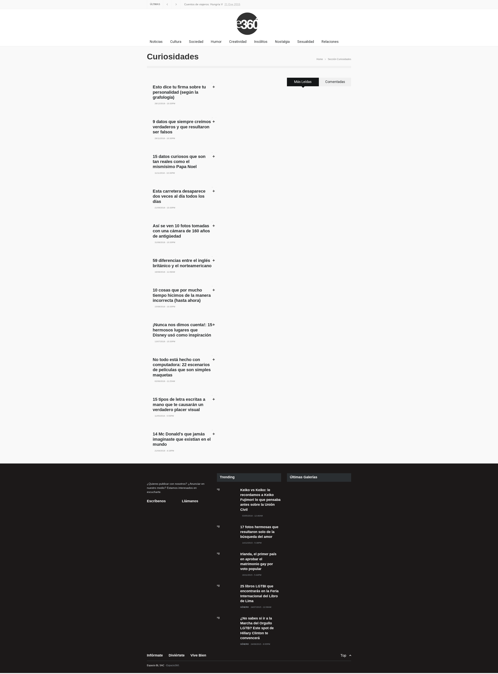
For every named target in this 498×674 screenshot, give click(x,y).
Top (343, 655)
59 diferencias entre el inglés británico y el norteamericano (182, 263)
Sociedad (196, 42)
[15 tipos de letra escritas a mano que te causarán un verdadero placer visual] (214, 395)
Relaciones (330, 42)
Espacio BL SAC (155, 665)
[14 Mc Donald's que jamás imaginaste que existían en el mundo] (214, 430)
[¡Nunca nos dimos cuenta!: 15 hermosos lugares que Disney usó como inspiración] (214, 320)
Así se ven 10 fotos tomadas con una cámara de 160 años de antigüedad (181, 231)
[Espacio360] (249, 35)
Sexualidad (305, 42)
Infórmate (155, 655)
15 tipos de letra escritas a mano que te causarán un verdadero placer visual (179, 404)
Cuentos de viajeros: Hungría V (203, 4)
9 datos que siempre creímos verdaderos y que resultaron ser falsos (182, 126)
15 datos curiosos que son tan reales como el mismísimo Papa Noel (179, 161)
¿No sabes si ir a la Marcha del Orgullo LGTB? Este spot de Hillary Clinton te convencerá (257, 628)
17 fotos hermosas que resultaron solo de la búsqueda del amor (259, 532)
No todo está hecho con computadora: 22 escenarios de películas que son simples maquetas (182, 367)
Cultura (175, 42)
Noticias (156, 42)
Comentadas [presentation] (335, 82)
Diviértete (177, 655)
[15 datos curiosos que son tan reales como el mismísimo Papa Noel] (214, 152)
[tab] (303, 83)
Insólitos (260, 42)
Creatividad (237, 42)
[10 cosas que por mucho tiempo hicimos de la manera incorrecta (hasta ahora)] (214, 286)
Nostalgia (282, 42)
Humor (216, 42)
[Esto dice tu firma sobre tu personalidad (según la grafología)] (214, 83)
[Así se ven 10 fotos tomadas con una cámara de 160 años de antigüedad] (214, 221)
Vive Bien (198, 655)
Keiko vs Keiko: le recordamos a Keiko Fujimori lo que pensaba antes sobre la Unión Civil (260, 500)
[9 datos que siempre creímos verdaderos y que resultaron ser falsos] (214, 117)
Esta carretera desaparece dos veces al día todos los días (179, 196)
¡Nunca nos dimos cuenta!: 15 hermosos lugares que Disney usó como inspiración (182, 329)
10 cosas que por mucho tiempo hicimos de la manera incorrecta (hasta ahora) (182, 295)
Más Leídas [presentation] (303, 82)
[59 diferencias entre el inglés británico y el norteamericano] (214, 256)
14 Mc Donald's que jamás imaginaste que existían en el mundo (182, 439)
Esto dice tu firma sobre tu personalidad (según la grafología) (179, 92)
